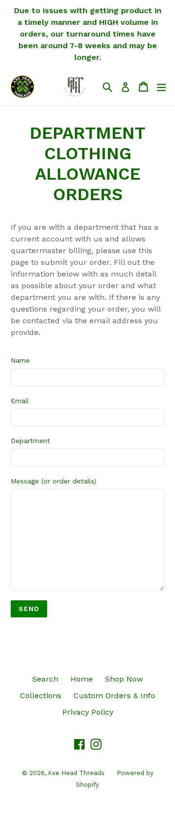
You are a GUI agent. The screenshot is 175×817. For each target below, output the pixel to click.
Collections (40, 695)
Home (81, 679)
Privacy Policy (87, 712)
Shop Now (124, 679)
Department (30, 441)
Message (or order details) (53, 481)
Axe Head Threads (76, 773)
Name (20, 360)
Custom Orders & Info (114, 695)
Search (45, 679)
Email (20, 401)
